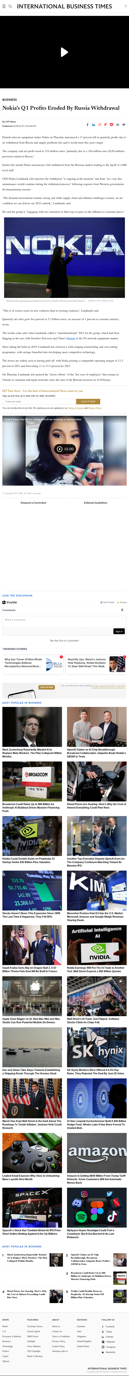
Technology (7, 1346)
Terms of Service (76, 408)
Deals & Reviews (35, 1356)
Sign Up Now (46, 687)
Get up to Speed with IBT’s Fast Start (108, 686)
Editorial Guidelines (95, 502)
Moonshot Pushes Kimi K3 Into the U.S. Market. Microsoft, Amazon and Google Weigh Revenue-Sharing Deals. (95, 917)
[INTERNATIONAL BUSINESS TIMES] (64, 6)
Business (6, 1341)
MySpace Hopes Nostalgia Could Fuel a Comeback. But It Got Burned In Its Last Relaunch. (90, 1234)
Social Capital (33, 1331)
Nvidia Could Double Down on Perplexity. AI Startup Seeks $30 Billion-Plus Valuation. (87, 1294)
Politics (5, 1351)
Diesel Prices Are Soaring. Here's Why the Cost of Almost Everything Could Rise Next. (27, 1294)
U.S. (4, 1331)
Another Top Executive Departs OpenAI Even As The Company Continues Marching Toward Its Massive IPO (96, 862)
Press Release (34, 1346)
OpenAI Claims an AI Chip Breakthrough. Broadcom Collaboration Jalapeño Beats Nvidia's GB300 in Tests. (96, 753)
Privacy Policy (94, 408)
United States (83, 1346)
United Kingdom (84, 1341)
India (79, 1331)
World (5, 1326)
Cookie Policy (58, 1346)
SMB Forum (32, 1336)
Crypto (5, 1356)
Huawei (71, 338)
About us (56, 1326)
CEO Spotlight (33, 1351)
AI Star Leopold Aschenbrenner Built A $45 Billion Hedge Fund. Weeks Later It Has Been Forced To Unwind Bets (96, 1124)
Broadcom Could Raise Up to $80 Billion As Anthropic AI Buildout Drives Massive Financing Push (30, 807)
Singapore (81, 1336)
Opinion (5, 1361)
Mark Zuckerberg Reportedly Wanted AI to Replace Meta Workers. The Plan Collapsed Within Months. (32, 753)
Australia (81, 1326)
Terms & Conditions (61, 1336)
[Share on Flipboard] (106, 124)
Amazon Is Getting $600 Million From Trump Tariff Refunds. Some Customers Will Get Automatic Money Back (96, 1179)
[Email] (118, 124)
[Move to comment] (124, 124)
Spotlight (31, 1341)
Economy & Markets (11, 1336)
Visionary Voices (34, 1326)
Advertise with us (60, 1351)
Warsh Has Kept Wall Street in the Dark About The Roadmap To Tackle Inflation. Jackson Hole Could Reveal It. (32, 1124)
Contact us (57, 1331)
